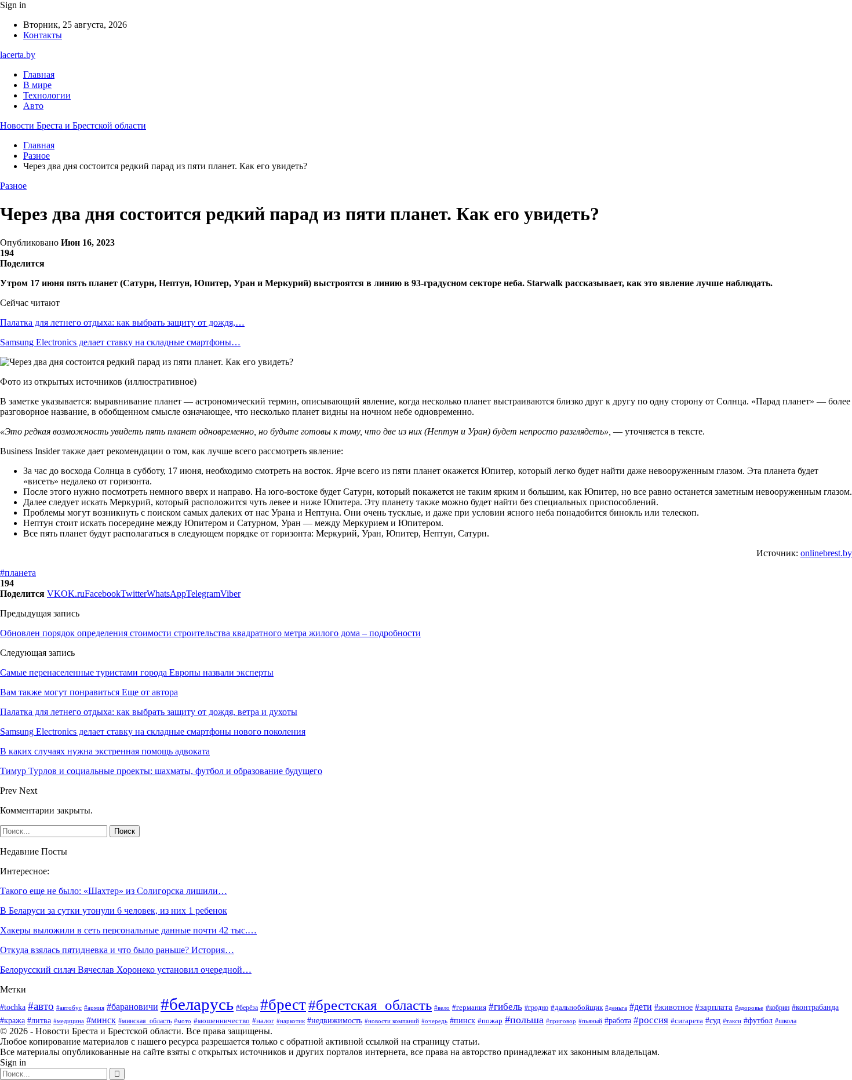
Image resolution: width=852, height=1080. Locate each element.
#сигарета (687, 1021)
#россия (650, 1020)
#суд (712, 1020)
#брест (283, 1004)
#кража (12, 1020)
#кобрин (777, 1008)
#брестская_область (370, 1005)
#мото (182, 1020)
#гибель (505, 1006)
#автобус (69, 1007)
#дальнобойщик (577, 1007)
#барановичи (132, 1007)
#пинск (462, 1020)
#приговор (561, 1020)
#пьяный (590, 1020)
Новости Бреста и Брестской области (73, 125)
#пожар (490, 1021)
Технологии (47, 95)
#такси (732, 1020)
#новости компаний (392, 1020)
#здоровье (749, 1007)
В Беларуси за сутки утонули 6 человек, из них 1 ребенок (113, 910)
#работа (618, 1020)
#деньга (616, 1007)
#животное (673, 1007)
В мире (37, 85)
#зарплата (714, 1007)
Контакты (42, 35)
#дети (640, 1007)
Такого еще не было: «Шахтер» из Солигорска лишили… (113, 891)
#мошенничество (222, 1020)
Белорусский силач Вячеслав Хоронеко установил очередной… (126, 970)
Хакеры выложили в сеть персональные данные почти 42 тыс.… (128, 930)
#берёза (247, 1008)
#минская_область (145, 1021)
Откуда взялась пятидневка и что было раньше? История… (117, 950)
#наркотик (290, 1020)
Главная (38, 74)
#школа (785, 1021)
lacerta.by (17, 55)
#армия (94, 1007)
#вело (442, 1007)
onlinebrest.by (826, 553)
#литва (39, 1020)
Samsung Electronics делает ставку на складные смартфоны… (120, 342)
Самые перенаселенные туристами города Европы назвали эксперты (137, 672)
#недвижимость (334, 1020)
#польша (524, 1020)
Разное (13, 186)
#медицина (68, 1020)
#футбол (758, 1020)
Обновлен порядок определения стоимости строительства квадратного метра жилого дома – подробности (210, 633)
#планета (18, 573)
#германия (469, 1007)
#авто (41, 1006)
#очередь (434, 1021)
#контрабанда (815, 1007)
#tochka (13, 1007)
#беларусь (197, 1004)
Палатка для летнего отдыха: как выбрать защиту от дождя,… (122, 322)
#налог (263, 1020)
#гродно (536, 1008)
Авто (33, 106)
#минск (101, 1020)
